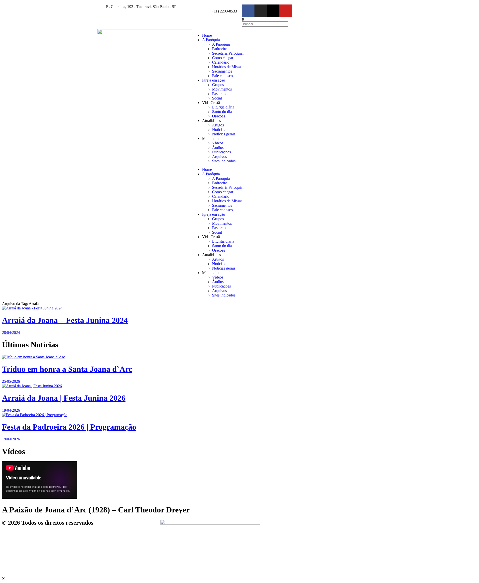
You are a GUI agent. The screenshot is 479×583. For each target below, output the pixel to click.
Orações (218, 116)
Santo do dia (222, 111)
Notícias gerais (223, 134)
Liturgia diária (223, 107)
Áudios (218, 147)
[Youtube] (285, 10)
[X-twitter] (273, 10)
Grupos (218, 85)
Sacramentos (222, 71)
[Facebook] (248, 10)
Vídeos (217, 143)
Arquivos (219, 156)
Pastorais (219, 94)
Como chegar (222, 58)
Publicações (221, 152)
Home (207, 35)
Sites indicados (224, 161)
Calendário (220, 62)
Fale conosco (222, 76)
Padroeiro (219, 49)
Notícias (218, 129)
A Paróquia (211, 40)
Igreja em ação (213, 80)
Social (217, 98)
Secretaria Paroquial (227, 53)
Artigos (218, 125)
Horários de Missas (227, 67)
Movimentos (222, 89)
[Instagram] (260, 10)
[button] (310, 19)
